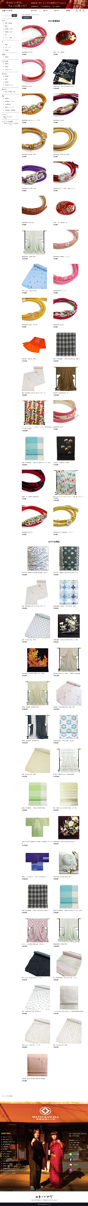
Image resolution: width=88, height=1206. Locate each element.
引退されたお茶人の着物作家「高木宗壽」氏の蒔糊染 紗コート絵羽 (37, 842)
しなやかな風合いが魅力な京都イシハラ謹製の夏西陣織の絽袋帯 (68, 1011)
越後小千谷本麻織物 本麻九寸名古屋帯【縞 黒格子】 (66, 358)
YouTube (75, 1164)
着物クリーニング (9, 107)
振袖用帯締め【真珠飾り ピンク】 (61, 256)
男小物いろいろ (8, 85)
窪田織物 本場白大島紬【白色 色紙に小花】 (64, 707)
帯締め (6, 63)
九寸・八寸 (7, 47)
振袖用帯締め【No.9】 (58, 427)
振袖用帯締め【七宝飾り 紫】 (29, 188)
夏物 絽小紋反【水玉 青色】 (29, 639)
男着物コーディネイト (8, 1168)
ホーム (3, 1096)
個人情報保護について (8, 1144)
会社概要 (5, 1149)
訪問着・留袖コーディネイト (10, 1166)
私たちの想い (34, 10)
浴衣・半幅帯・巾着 (9, 91)
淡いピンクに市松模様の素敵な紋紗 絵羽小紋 (32, 944)
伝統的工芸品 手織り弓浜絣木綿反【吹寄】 (63, 86)
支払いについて (7, 1137)
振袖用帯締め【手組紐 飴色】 (29, 154)
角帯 (5, 79)
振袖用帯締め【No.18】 (27, 52)
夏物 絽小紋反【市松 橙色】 (29, 774)
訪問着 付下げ (8, 29)
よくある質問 (6, 1156)
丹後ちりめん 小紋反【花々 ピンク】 (31, 1045)
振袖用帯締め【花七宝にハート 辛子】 (31, 120)
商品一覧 (45, 10)
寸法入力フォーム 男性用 (9, 1173)
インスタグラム (77, 1170)
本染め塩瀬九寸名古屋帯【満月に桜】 (62, 876)
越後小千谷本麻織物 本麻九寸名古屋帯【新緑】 (34, 808)
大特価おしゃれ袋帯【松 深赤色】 (61, 462)
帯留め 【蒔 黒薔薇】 (59, 52)
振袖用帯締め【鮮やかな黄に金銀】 (61, 154)
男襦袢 (6, 82)
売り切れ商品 (9, 1096)
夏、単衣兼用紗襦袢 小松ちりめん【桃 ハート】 (65, 977)
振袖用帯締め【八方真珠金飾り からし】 (63, 532)
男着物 (6, 76)
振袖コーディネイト (8, 1163)
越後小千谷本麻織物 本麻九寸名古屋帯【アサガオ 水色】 (36, 462)
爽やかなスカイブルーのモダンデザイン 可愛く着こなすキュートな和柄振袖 (68, 497)
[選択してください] (11, 117)
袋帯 (5, 44)
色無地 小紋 (8, 32)
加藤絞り (7, 98)
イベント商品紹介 (7, 1151)
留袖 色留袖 (8, 23)
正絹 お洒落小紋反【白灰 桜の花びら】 (31, 1011)
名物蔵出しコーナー (9, 101)
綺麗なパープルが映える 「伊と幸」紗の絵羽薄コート (35, 876)
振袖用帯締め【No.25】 (58, 120)
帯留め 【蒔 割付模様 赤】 (60, 222)
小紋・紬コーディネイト (9, 1161)
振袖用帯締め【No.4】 (27, 86)
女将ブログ (56, 10)
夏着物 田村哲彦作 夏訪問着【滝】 (30, 740)
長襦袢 (6, 57)
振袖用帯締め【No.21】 (27, 532)
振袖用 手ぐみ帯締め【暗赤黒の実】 (30, 496)
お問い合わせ (6, 1154)
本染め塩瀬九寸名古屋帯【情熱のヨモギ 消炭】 (33, 673)
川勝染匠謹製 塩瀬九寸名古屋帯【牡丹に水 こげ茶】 (65, 639)
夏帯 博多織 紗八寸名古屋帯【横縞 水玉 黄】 (65, 808)
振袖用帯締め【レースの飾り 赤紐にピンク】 (64, 188)
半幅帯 (6, 50)
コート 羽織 (8, 37)
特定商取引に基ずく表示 (9, 1142)
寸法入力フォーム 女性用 (9, 1170)
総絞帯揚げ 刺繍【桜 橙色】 (29, 358)
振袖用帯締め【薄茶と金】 (28, 222)
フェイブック (76, 1159)
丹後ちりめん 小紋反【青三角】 (29, 290)
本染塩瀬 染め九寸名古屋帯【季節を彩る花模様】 (34, 1078)
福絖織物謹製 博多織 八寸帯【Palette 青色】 (64, 606)
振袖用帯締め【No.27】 (58, 324)
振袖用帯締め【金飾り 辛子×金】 (30, 324)
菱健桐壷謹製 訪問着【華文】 (29, 256)
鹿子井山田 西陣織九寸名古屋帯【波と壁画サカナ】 (65, 572)
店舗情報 (68, 10)
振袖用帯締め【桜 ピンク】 (60, 290)
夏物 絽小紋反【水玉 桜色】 (60, 1045)
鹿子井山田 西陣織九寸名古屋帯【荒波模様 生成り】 (35, 572)
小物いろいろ (8, 69)
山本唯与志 (7, 104)
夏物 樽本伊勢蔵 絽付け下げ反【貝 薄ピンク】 (34, 393)
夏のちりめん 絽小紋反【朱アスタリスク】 (32, 977)
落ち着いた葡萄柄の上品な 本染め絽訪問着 (63, 774)
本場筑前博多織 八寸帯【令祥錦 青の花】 (63, 740)
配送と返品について (8, 1139)
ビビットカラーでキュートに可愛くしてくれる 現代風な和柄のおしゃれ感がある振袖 (37, 427)
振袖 (5, 26)
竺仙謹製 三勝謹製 (9, 110)
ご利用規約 (5, 1146)
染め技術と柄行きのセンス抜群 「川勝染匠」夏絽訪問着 (66, 673)
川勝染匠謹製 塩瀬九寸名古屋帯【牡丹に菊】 (64, 841)
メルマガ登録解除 (7, 1158)
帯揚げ (6, 66)
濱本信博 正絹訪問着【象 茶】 (61, 393)
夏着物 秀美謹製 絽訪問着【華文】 (30, 707)
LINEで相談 (76, 1154)
